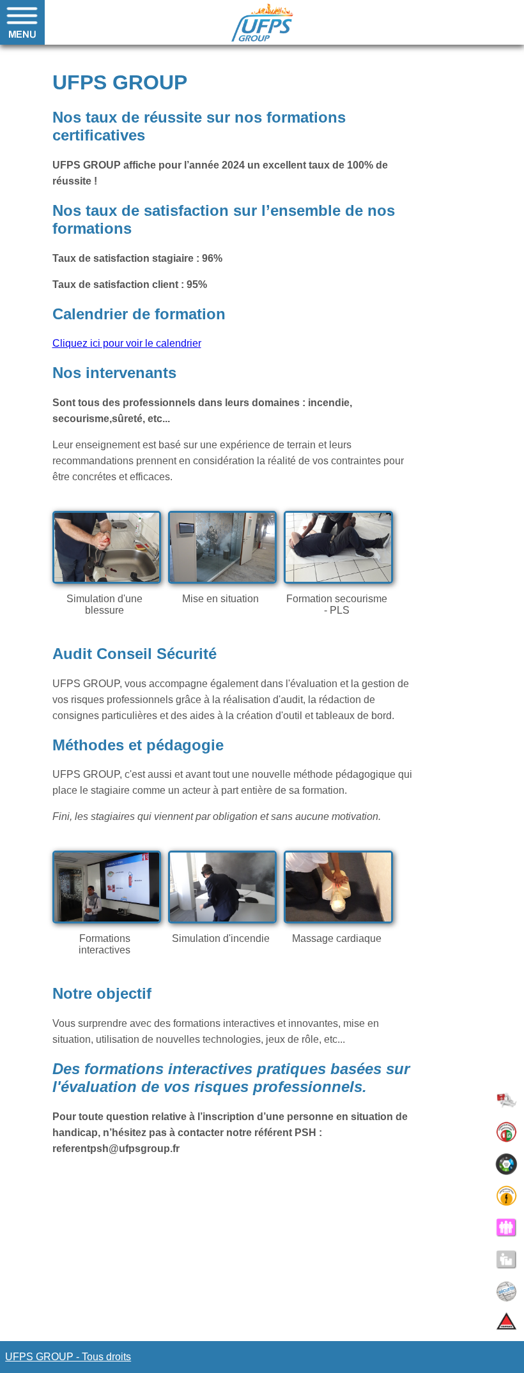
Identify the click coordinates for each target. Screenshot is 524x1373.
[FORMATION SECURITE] (506, 1291)
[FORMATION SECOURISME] (506, 1100)
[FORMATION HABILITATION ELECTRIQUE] (506, 1195)
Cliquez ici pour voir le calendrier (126, 343)
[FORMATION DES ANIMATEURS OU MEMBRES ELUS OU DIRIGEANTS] (506, 1259)
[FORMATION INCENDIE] (506, 1132)
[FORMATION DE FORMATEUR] (506, 1227)
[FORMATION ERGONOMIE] (506, 1163)
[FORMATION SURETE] (506, 1323)
